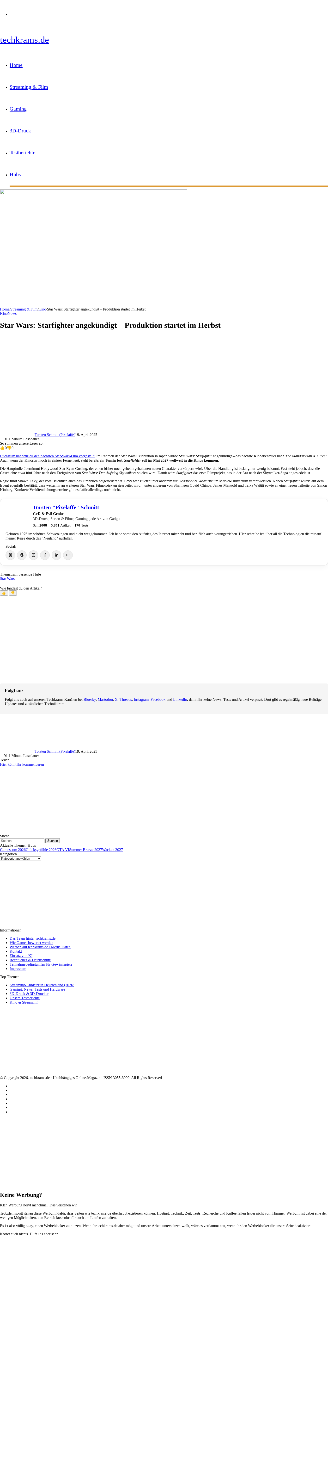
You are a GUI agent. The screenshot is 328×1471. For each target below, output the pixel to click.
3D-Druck (20, 131)
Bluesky (90, 699)
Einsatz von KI (21, 956)
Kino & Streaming (23, 1002)
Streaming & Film (29, 87)
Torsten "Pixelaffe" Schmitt (66, 507)
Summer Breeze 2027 (85, 850)
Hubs (15, 174)
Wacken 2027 (112, 850)
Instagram (141, 699)
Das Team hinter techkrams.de (32, 938)
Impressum (18, 969)
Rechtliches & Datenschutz (30, 960)
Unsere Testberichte (25, 998)
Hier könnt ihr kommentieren (22, 764)
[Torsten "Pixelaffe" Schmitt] (17, 515)
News (12, 313)
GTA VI (62, 850)
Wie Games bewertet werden (31, 943)
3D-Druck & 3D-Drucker (29, 994)
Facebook (158, 699)
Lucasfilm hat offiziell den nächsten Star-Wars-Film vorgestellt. (47, 456)
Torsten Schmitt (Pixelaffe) (55, 435)
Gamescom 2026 (13, 850)
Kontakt (16, 951)
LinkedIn (180, 699)
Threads (126, 699)
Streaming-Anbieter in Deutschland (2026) (42, 985)
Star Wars (7, 579)
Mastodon (105, 699)
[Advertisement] (144, 368)
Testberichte (22, 152)
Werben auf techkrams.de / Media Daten (40, 947)
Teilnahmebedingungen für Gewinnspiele (41, 964)
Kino (42, 309)
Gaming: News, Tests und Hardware (37, 989)
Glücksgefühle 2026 (41, 850)
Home (16, 65)
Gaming (18, 109)
